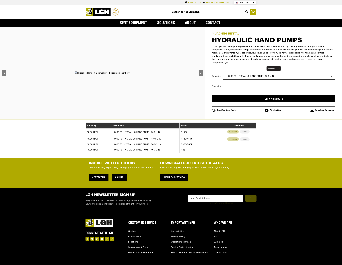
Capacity (216, 76)
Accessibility (177, 231)
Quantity (216, 86)
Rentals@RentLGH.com (217, 3)
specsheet (233, 132)
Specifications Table (226, 110)
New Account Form (138, 247)
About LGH (219, 231)
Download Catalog (174, 177)
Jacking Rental (226, 34)
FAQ (216, 237)
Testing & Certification (182, 247)
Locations (133, 242)
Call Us (119, 177)
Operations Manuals (181, 242)
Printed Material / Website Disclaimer (189, 253)
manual (245, 132)
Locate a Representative (140, 253)
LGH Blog (218, 242)
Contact (132, 231)
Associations (220, 247)
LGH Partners (220, 253)
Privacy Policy (178, 237)
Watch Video (275, 110)
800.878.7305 (194, 3)
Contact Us (98, 177)
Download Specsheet (325, 110)
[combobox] (209, 12)
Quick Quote (134, 237)
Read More (272, 68)
